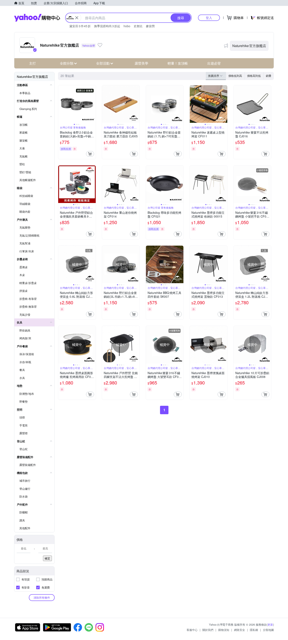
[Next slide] (93, 104)
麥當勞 (150, 25)
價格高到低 (254, 76)
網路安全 (239, 630)
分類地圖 (268, 630)
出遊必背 (214, 63)
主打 (32, 63)
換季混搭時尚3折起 (107, 25)
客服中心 (192, 630)
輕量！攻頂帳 (178, 63)
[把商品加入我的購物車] (90, 154)
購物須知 (223, 630)
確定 (47, 558)
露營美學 (141, 63)
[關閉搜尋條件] (76, 17)
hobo (127, 25)
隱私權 (254, 630)
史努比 (138, 25)
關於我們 (207, 630)
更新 (270, 624)
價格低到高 (235, 76)
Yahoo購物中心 (37, 18)
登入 (209, 17)
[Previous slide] (61, 104)
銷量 (268, 76)
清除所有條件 (42, 597)
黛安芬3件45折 (80, 25)
